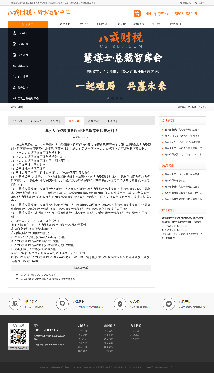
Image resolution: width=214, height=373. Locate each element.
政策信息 (55, 121)
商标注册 (82, 347)
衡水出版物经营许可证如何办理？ (38, 275)
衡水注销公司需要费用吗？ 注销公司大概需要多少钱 (47, 279)
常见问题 (74, 121)
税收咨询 (82, 351)
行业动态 (36, 121)
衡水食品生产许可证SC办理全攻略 (182, 142)
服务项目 (28, 24)
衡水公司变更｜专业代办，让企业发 (183, 154)
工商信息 (112, 121)
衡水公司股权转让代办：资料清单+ (183, 136)
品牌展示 (138, 24)
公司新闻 (17, 121)
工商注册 (82, 331)
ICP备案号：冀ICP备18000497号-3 (49, 344)
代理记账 (82, 335)
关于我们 (157, 24)
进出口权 (82, 343)
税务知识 (93, 121)
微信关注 (187, 3)
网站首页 (65, 24)
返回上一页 (81, 267)
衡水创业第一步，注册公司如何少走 (183, 174)
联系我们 (202, 3)
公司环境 (120, 24)
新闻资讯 (102, 24)
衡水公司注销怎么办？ (176, 180)
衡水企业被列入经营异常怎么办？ (182, 129)
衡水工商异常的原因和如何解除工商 (183, 199)
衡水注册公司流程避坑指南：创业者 (183, 193)
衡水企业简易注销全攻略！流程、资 (183, 148)
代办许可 (82, 339)
